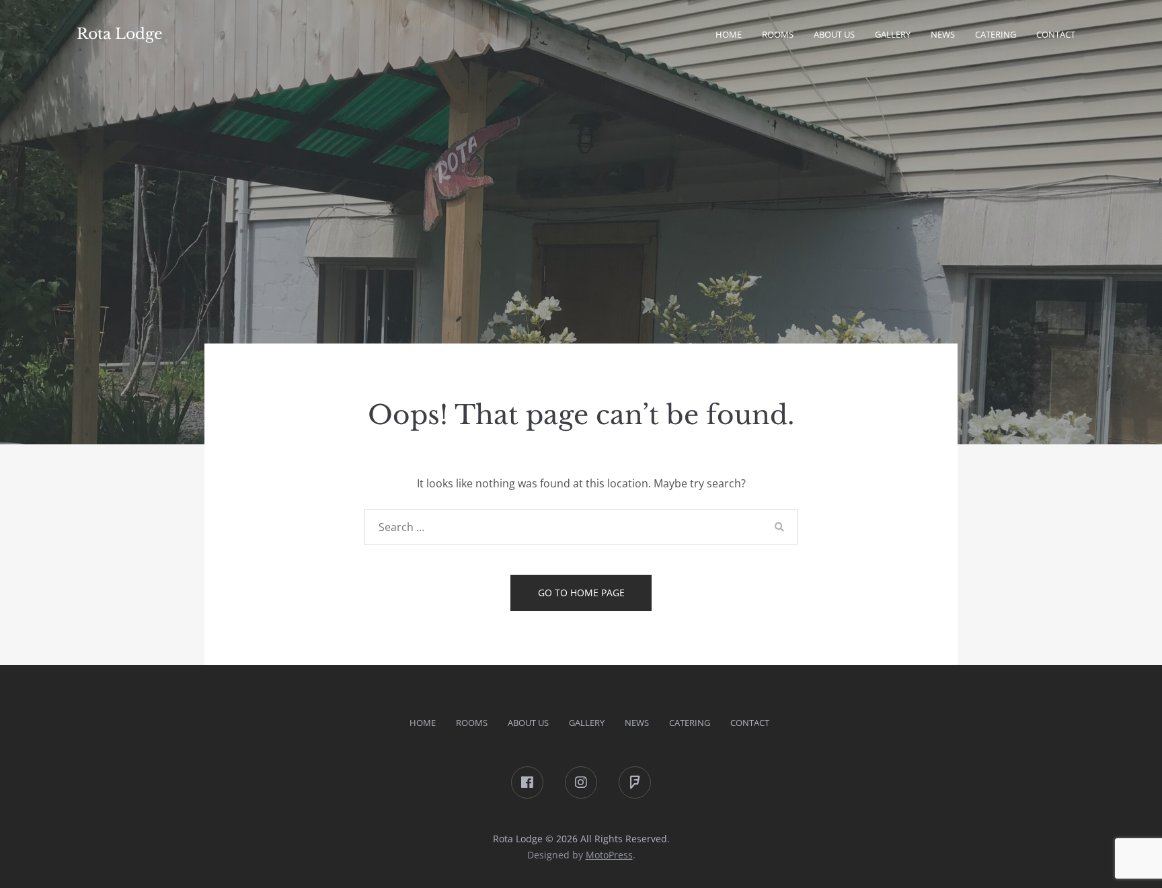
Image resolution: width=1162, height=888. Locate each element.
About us (834, 34)
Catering (995, 34)
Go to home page (581, 592)
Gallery (893, 34)
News (943, 34)
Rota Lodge (120, 34)
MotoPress (609, 854)
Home (728, 34)
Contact (1055, 34)
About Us (528, 723)
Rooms (777, 34)
